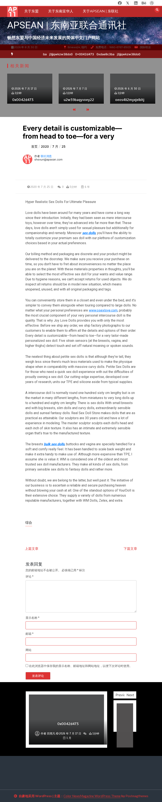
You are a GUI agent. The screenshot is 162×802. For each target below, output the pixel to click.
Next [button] (130, 695)
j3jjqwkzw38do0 (59, 54)
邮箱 (30, 633)
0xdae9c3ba (103, 54)
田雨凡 (51, 733)
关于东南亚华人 (60, 11)
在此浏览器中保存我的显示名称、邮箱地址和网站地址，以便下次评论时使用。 (80, 666)
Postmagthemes (137, 796)
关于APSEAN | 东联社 (100, 11)
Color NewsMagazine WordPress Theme (92, 796)
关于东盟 (31, 11)
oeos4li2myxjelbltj (129, 99)
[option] (59, 54)
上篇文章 (31, 548)
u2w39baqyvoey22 (79, 99)
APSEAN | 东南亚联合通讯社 (67, 25)
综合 (28, 523)
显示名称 (32, 617)
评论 (30, 576)
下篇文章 (130, 548)
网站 (28, 650)
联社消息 (46, 156)
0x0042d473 (82, 54)
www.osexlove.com (103, 310)
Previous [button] (122, 695)
